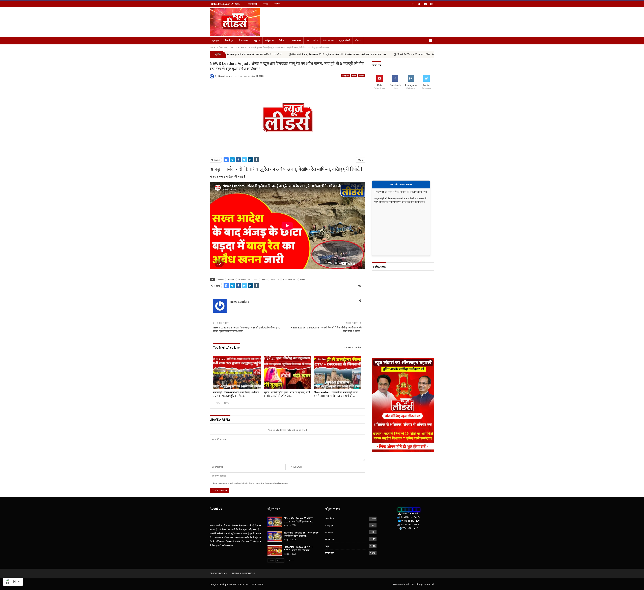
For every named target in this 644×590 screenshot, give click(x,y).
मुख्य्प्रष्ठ (216, 40)
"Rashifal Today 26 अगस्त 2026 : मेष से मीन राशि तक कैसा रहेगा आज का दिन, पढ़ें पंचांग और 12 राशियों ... (377, 54)
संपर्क (265, 4)
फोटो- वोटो (296, 40)
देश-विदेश (229, 40)
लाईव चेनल (329, 518)
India (256, 279)
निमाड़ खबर (243, 40)
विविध (281, 40)
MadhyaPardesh (289, 279)
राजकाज (361, 76)
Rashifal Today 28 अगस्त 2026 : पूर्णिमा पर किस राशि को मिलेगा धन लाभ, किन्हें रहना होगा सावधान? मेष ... (271, 54)
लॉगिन (277, 4)
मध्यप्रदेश (329, 525)
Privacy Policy (218, 573)
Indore (264, 279)
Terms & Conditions (243, 573)
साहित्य (268, 40)
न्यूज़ (255, 40)
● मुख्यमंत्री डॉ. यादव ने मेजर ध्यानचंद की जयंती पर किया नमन (400, 191)
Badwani (221, 279)
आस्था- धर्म (310, 40)
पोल (357, 40)
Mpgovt (303, 279)
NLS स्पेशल (328, 40)
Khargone (275, 279)
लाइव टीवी (252, 4)
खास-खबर (329, 532)
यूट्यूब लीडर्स (344, 40)
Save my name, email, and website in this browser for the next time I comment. (251, 483)
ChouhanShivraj (244, 279)
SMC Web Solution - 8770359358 (248, 584)
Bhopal (231, 279)
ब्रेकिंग (354, 76)
